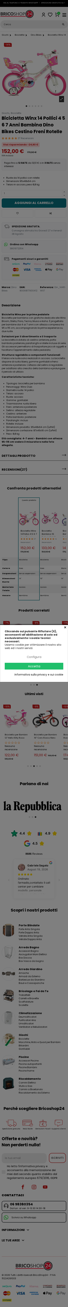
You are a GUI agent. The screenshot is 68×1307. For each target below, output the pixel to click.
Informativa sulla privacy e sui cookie (39, 674)
